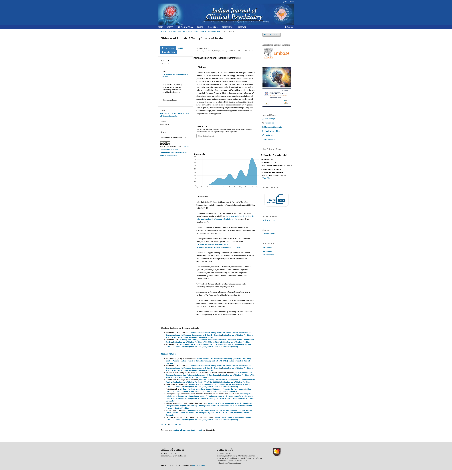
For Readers (267, 248)
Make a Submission (271, 35)
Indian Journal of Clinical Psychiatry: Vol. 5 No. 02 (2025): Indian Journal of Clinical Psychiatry (209, 336)
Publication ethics (272, 131)
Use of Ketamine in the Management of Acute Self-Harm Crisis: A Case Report (212, 344)
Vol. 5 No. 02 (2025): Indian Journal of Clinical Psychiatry (200, 31)
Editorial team (268, 139)
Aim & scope (270, 119)
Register (284, 2)
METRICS (222, 58)
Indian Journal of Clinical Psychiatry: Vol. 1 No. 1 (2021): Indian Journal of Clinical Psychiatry (208, 390)
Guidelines (227, 27)
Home (160, 27)
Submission (269, 123)
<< (162, 425)
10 (179, 425)
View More (267, 178)
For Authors (267, 251)
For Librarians (268, 255)
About (170, 27)
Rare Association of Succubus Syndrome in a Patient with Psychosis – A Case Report (209, 373)
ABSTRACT (198, 58)
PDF (181, 48)
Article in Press (268, 220)
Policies (212, 27)
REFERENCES (234, 58)
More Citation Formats (206, 136)
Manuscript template (273, 127)
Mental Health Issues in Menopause (229, 417)
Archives (172, 31)
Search (290, 27)
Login (292, 2)
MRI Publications (198, 465)
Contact (242, 27)
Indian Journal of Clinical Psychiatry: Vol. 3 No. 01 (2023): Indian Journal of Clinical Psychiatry (208, 385)
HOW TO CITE (210, 58)
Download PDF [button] (169, 52)
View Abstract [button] (169, 48)
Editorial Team (185, 27)
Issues (200, 27)
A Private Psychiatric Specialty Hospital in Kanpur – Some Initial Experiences (212, 389)
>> (182, 425)
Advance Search (269, 234)
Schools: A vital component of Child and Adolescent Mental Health (216, 384)
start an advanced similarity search (187, 430)
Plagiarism (269, 135)
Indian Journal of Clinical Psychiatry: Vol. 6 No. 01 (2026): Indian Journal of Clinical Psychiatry (212, 342)
